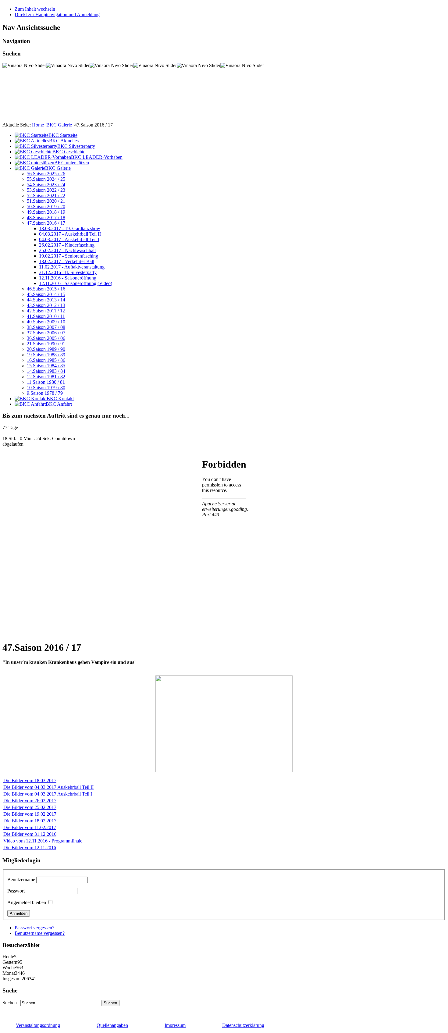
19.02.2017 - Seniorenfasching (68, 255)
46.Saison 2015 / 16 (46, 288)
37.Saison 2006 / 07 (46, 332)
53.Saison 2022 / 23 (46, 190)
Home (38, 124)
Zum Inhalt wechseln (35, 9)
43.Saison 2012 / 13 (46, 305)
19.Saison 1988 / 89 (46, 354)
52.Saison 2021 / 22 (46, 195)
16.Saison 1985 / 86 (46, 360)
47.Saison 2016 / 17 (46, 223)
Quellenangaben (112, 1025)
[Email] (42, 1011)
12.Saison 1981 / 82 (46, 376)
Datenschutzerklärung (243, 1025)
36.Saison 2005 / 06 (46, 338)
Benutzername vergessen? (40, 933)
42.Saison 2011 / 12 (46, 310)
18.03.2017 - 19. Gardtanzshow (69, 228)
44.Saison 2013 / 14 (46, 299)
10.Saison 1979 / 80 (46, 387)
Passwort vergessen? (34, 927)
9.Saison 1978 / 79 (45, 393)
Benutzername (21, 879)
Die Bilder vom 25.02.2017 (29, 807)
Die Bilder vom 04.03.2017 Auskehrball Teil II (48, 787)
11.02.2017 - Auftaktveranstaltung (72, 266)
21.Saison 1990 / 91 (46, 343)
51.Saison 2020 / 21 (46, 201)
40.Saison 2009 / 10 (46, 321)
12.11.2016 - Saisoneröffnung (67, 277)
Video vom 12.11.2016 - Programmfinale (42, 840)
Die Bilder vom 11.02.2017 (29, 827)
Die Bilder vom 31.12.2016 (29, 834)
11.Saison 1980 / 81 (46, 382)
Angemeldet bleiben (26, 902)
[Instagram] (30, 1011)
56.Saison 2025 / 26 (46, 173)
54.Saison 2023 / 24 (46, 184)
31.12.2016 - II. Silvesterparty (68, 272)
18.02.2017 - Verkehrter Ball (66, 261)
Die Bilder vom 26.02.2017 (29, 800)
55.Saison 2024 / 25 (46, 179)
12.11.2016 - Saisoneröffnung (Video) (75, 283)
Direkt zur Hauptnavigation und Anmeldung (57, 14)
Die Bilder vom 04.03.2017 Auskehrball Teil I (47, 793)
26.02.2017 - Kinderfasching (66, 245)
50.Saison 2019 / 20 (46, 206)
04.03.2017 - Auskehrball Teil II (70, 234)
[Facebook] (7, 1011)
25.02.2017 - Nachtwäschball (67, 250)
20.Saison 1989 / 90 (46, 349)
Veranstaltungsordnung (38, 1025)
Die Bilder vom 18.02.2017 (29, 820)
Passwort (16, 890)
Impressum (175, 1025)
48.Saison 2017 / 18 (46, 217)
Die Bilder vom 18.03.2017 (29, 780)
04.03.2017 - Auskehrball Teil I (69, 239)
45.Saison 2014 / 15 (46, 294)
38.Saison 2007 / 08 (46, 327)
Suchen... (11, 1002)
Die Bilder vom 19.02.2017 (29, 814)
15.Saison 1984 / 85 (46, 365)
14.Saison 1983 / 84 (46, 371)
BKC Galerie (59, 124)
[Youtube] (19, 1011)
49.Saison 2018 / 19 (46, 212)
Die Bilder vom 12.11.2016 (29, 847)
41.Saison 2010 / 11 (46, 316)
